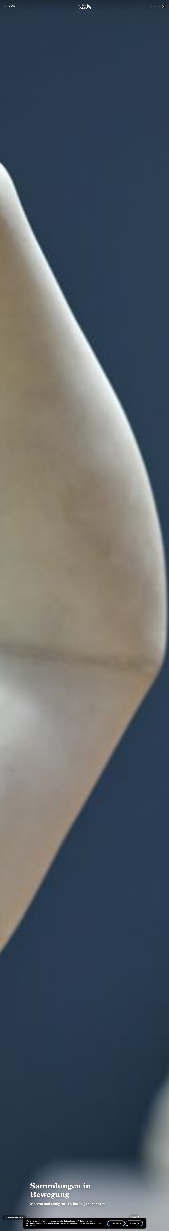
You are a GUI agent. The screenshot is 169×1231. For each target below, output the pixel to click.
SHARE (134, 1218)
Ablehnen (134, 1223)
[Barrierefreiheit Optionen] (163, 6)
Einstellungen (95, 1223)
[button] (9, 5)
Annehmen (116, 1223)
